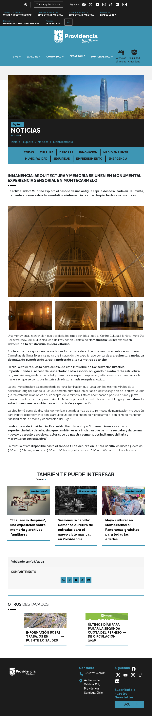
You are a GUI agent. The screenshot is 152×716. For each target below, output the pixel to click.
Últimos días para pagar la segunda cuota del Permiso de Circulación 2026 (105, 632)
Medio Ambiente (115, 152)
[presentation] (11, 317)
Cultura (46, 152)
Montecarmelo (63, 141)
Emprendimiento (89, 158)
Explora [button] (32, 56)
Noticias (43, 141)
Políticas (53, 22)
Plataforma (108, 13)
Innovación (88, 152)
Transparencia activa (50, 13)
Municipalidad (36, 158)
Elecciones (21, 22)
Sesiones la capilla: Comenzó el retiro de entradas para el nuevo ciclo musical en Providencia (75, 529)
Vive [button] (16, 56)
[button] (68, 22)
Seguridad (61, 158)
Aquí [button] (128, 704)
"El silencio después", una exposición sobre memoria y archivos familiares (28, 527)
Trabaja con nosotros (17, 13)
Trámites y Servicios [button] (47, 4)
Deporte (66, 152)
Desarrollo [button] (78, 56)
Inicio (14, 141)
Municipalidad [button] (101, 56)
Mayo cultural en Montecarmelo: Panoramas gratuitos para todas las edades (122, 529)
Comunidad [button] (54, 56)
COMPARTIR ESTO (23, 571)
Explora (27, 141)
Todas (29, 152)
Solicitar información (81, 13)
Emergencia (117, 158)
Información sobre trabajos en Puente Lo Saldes (43, 636)
